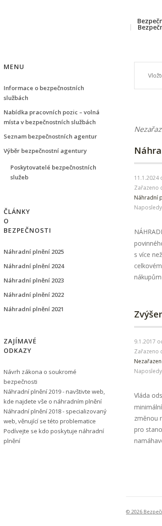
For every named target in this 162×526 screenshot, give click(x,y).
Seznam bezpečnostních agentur (50, 136)
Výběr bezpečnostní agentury (45, 151)
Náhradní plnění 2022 (34, 295)
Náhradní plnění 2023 (34, 280)
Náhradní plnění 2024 (34, 266)
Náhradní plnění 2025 (34, 252)
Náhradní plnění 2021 (34, 309)
